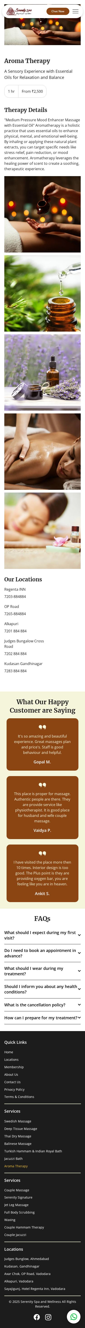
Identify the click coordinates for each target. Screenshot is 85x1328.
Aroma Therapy (16, 1166)
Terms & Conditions (19, 1097)
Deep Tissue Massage (20, 1128)
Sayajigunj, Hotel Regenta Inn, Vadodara (34, 1289)
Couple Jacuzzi (15, 1235)
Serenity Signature (18, 1197)
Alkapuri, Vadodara (18, 1281)
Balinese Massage (18, 1143)
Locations (11, 1059)
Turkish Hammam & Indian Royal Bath (33, 1151)
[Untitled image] (42, 214)
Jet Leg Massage (16, 1205)
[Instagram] (48, 1317)
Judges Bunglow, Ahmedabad (26, 1259)
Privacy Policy (14, 1089)
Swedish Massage (17, 1121)
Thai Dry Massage (17, 1136)
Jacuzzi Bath (13, 1158)
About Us (11, 1074)
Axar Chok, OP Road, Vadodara (27, 1274)
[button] (73, 1316)
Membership (14, 1067)
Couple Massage (16, 1190)
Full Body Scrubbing (19, 1212)
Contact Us (12, 1082)
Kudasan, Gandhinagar (21, 1266)
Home (8, 1052)
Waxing (9, 1220)
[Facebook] (37, 1317)
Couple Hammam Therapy (24, 1227)
